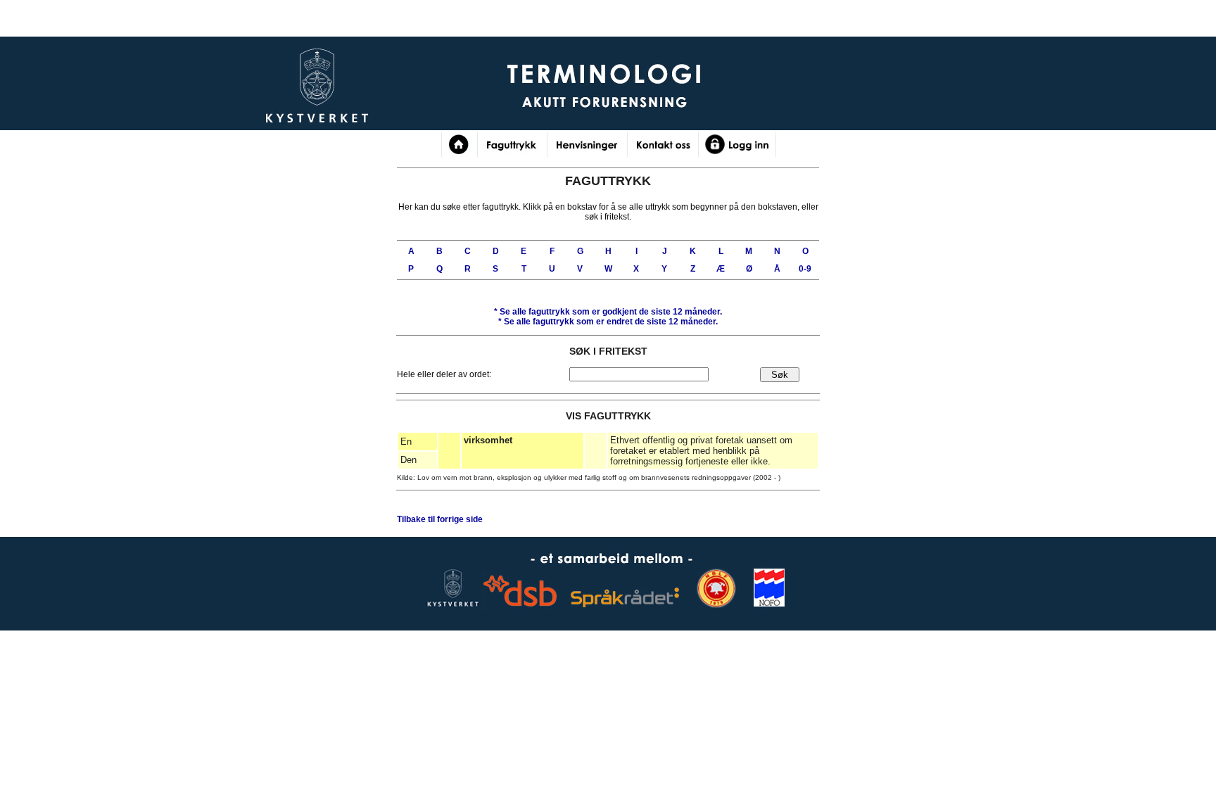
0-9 (805, 269)
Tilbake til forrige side (440, 519)
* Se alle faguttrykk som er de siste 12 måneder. (608, 312)
